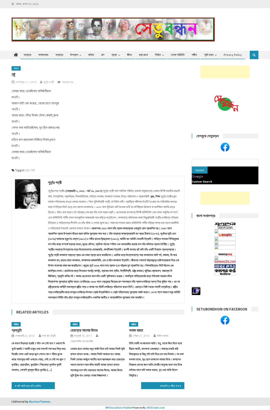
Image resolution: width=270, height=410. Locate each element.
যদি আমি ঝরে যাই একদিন (29, 386)
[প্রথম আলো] (225, 249)
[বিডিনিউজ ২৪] (225, 262)
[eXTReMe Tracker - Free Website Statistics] (196, 290)
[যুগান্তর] (225, 224)
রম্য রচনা (143, 54)
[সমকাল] (225, 227)
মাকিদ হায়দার (162, 335)
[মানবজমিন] (225, 235)
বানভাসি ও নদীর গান (169, 386)
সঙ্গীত (194, 54)
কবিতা (91, 54)
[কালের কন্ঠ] (225, 270)
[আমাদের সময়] (225, 254)
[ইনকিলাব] (225, 239)
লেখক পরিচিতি (178, 54)
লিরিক (158, 54)
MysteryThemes (39, 401)
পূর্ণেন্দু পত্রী (30, 170)
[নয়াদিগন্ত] (225, 258)
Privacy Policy (233, 54)
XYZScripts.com (156, 407)
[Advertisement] (225, 72)
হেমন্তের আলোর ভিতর (83, 330)
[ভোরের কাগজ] (225, 266)
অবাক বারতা (136, 330)
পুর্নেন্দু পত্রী (48, 82)
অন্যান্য (27, 54)
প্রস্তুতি (17, 330)
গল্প (102, 54)
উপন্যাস (74, 54)
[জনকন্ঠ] (225, 231)
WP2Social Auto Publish (118, 407)
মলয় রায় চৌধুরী (48, 335)
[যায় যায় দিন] (225, 243)
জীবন (129, 54)
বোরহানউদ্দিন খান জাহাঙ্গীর (81, 341)
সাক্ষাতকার (43, 54)
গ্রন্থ (114, 54)
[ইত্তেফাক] (225, 273)
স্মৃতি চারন (208, 54)
